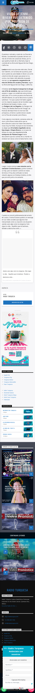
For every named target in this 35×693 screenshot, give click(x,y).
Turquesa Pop (8, 377)
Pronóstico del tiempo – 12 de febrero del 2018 (16, 567)
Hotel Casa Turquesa (10, 397)
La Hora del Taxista (9, 428)
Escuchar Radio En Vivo (9, 606)
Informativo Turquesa (9, 410)
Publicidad (7, 399)
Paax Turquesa (8, 384)
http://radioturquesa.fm (11, 616)
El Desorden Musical (9, 422)
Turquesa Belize (8, 380)
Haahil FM (7, 375)
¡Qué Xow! (6, 416)
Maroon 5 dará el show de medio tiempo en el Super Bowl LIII (15, 462)
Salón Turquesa (8, 390)
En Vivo (31, 2)
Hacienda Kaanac (9, 393)
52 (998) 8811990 (10, 620)
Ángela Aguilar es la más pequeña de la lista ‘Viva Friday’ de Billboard (15, 489)
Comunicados (17, 11)
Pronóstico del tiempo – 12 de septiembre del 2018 (17, 515)
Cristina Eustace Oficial (28, 280)
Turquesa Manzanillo (10, 382)
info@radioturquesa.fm (11, 623)
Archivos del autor (17, 302)
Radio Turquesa (18, 33)
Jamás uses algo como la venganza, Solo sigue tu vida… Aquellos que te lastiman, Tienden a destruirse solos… (17, 274)
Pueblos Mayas (7, 434)
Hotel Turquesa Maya (10, 395)
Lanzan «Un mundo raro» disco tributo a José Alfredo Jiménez (16, 546)
